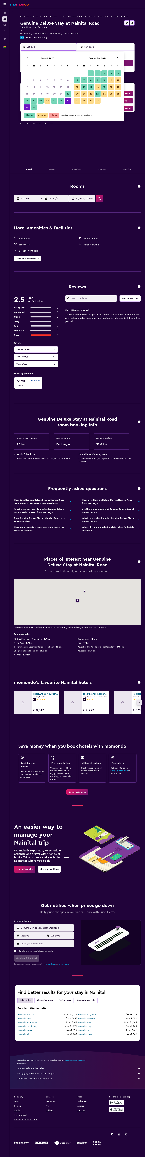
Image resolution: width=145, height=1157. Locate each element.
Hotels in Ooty (84, 1026)
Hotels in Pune (24, 1019)
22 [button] (68, 94)
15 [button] (68, 87)
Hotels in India (51, 17)
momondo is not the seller (30, 1068)
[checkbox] (28, 383)
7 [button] (61, 80)
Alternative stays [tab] (45, 1000)
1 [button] (67, 73)
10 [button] (34, 87)
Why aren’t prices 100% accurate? (34, 1078)
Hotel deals (24, 17)
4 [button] (40, 80)
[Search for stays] (4, 19)
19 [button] (47, 94)
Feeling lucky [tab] (65, 1000)
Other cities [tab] (25, 1000)
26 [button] (47, 100)
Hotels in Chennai (86, 1034)
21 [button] (61, 94)
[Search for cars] (4, 25)
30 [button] (27, 107)
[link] (77, 792)
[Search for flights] (4, 13)
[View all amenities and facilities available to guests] (139, 228)
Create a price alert (119, 771)
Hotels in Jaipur (25, 1034)
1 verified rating (40, 37)
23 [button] (27, 100)
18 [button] (41, 94)
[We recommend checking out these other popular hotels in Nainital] (139, 682)
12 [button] (47, 87)
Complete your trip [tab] (86, 1000)
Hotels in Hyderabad (27, 1023)
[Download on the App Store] (116, 1109)
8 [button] (68, 80)
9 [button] (27, 87)
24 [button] (34, 100)
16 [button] (27, 94)
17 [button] (34, 94)
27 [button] (54, 100)
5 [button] (47, 80)
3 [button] (34, 80)
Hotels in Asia (38, 17)
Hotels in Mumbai (26, 1015)
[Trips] (4, 39)
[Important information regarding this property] (139, 422)
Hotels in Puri (84, 1030)
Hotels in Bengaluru (87, 1015)
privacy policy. (64, 964)
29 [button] (68, 100)
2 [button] (27, 80)
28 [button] (61, 100)
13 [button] (54, 87)
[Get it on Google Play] (116, 1102)
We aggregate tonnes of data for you (36, 1073)
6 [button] (54, 80)
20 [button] (54, 94)
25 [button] (40, 100)
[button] (5, 4)
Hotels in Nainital (88, 17)
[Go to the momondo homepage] (19, 4)
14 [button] (61, 87)
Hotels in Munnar (85, 1023)
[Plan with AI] (4, 31)
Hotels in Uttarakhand (69, 17)
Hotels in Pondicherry (28, 1026)
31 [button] (34, 107)
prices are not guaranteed (75, 1060)
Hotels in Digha (25, 1030)
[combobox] (46, 928)
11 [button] (40, 87)
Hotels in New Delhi (87, 1019)
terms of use (50, 964)
